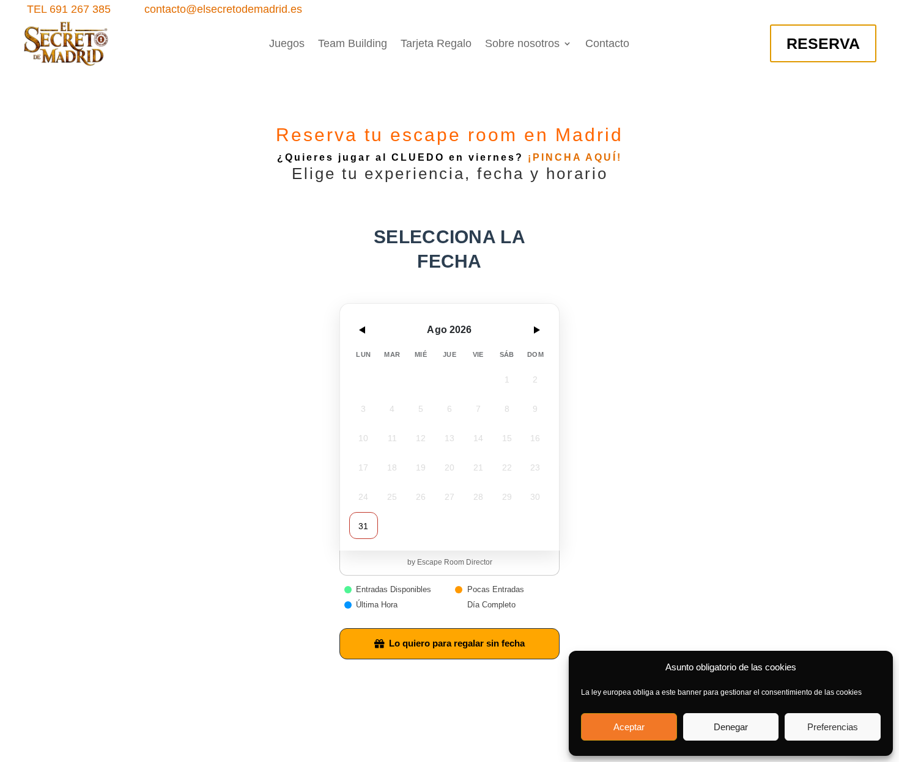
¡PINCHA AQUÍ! (575, 157)
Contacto (607, 44)
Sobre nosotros (522, 44)
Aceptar (629, 727)
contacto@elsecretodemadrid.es (223, 9)
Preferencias (832, 727)
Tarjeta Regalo (436, 44)
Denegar (731, 727)
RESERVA (823, 43)
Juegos (287, 44)
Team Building (352, 44)
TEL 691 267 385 (69, 9)
